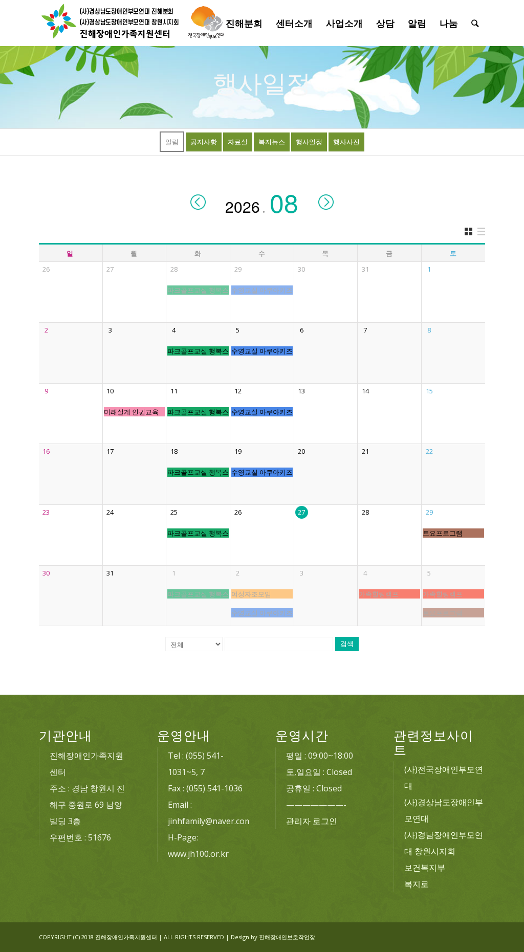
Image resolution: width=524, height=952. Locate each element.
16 (46, 451)
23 (46, 512)
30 (301, 269)
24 (110, 512)
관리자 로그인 (311, 821)
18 (174, 451)
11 (174, 390)
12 (238, 390)
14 (365, 390)
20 (301, 451)
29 (238, 269)
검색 (347, 644)
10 (110, 390)
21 (365, 451)
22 (429, 451)
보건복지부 (424, 867)
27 (110, 269)
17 (110, 451)
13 (301, 390)
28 (174, 269)
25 (174, 512)
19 (238, 451)
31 (365, 269)
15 (429, 390)
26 (46, 269)
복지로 (416, 884)
